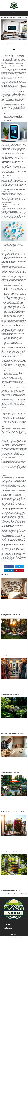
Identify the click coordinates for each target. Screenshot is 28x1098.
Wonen (3, 893)
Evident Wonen (7, 924)
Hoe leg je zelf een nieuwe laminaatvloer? (11, 772)
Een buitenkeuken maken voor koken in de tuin (12, 811)
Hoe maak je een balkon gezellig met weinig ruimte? (13, 851)
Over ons (6, 927)
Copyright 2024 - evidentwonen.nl (14, 937)
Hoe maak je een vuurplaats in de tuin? (10, 655)
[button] (14, 13)
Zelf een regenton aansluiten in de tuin (10, 890)
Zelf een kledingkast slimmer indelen (10, 694)
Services (6, 925)
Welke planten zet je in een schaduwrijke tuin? (12, 733)
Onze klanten (14, 934)
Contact (5, 930)
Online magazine (8, 928)
